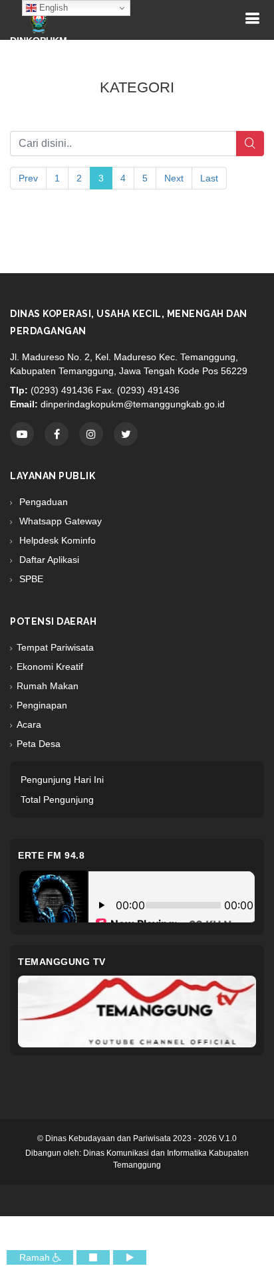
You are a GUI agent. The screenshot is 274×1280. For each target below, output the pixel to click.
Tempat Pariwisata (55, 647)
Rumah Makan (47, 686)
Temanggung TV (62, 961)
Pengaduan (42, 501)
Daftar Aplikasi (48, 559)
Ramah (36, 1257)
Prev (28, 178)
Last (209, 178)
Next (174, 178)
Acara (29, 724)
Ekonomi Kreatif (50, 666)
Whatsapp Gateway (59, 521)
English (52, 8)
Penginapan (42, 705)
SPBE (30, 579)
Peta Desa (39, 743)
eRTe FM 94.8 (51, 855)
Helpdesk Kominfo (56, 540)
